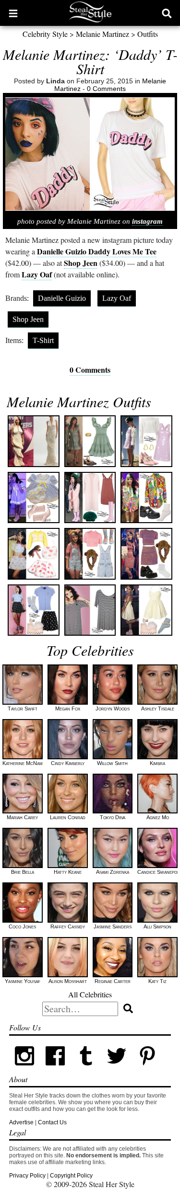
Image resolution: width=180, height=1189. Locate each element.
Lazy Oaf (37, 274)
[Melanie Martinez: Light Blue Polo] (33, 610)
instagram (147, 221)
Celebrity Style (45, 34)
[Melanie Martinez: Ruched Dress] (33, 441)
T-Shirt (43, 340)
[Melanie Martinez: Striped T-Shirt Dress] (90, 610)
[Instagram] (24, 1069)
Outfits (147, 34)
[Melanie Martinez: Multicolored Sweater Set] (146, 553)
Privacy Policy (27, 1175)
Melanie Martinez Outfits (79, 401)
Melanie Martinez (102, 34)
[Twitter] (116, 1069)
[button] (13, 13)
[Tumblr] (86, 1069)
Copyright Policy (71, 1175)
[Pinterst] (147, 1069)
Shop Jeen (80, 262)
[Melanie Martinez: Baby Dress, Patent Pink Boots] (33, 497)
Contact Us (52, 1122)
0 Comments (106, 88)
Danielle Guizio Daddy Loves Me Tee (96, 251)
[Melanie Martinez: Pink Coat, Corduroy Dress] (90, 497)
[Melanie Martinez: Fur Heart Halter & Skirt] (33, 553)
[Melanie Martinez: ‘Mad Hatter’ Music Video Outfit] (146, 441)
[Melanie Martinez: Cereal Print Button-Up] (146, 497)
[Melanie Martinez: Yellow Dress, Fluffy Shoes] (146, 610)
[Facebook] (55, 1069)
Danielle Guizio (62, 298)
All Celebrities (90, 994)
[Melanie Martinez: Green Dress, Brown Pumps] (90, 441)
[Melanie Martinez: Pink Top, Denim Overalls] (90, 553)
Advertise (21, 1122)
